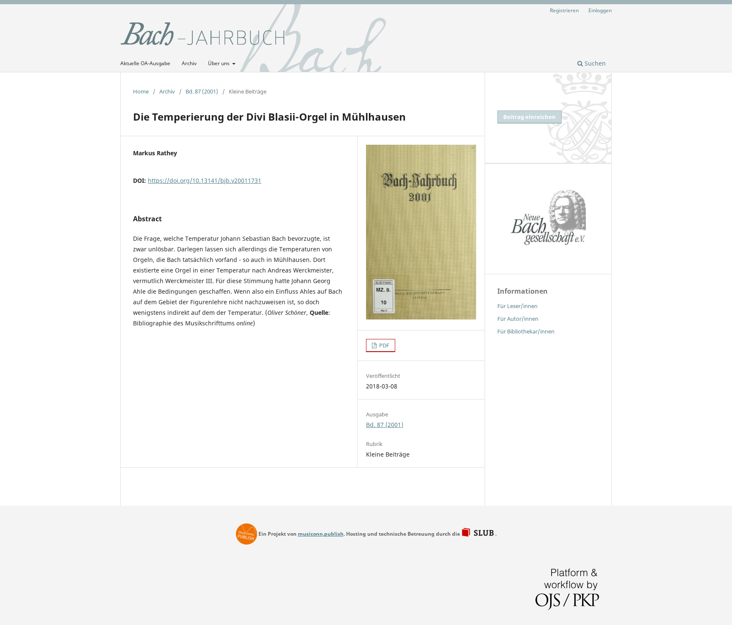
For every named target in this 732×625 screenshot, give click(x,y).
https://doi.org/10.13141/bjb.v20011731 (204, 180)
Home (141, 91)
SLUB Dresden (478, 532)
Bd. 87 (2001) (202, 91)
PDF (383, 345)
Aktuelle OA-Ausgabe (145, 63)
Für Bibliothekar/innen (526, 331)
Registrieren (564, 10)
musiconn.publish (246, 534)
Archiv (189, 63)
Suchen (594, 63)
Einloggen (600, 10)
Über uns (219, 63)
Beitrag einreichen (529, 117)
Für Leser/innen (517, 306)
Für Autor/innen (517, 318)
